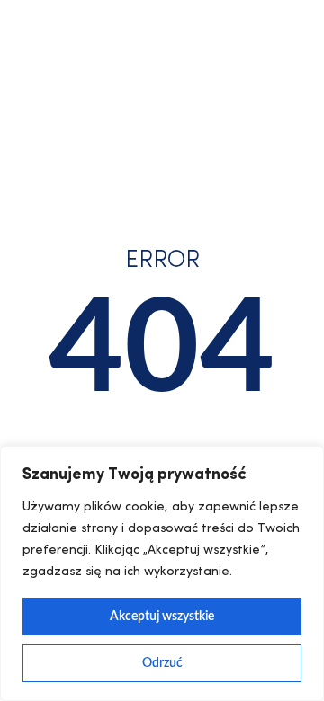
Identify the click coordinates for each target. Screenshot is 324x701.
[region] (162, 573)
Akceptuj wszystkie (162, 616)
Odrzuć (162, 663)
